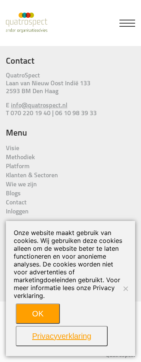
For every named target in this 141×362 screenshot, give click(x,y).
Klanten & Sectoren (32, 176)
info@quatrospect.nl (39, 106)
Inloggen (17, 212)
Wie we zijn (21, 185)
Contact (16, 203)
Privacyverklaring (61, 336)
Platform (17, 167)
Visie (12, 148)
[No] (125, 288)
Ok (37, 313)
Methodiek (20, 157)
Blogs (13, 194)
